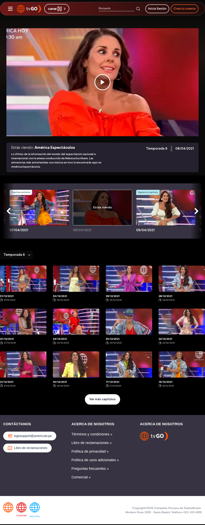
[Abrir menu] (10, 8)
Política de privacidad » (90, 451)
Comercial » (81, 477)
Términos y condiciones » (91, 434)
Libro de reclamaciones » (91, 443)
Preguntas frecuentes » (90, 469)
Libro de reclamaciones (30, 448)
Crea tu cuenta (185, 8)
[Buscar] (138, 8)
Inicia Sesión (157, 8)
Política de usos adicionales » (95, 460)
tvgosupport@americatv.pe (33, 436)
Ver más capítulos (102, 399)
